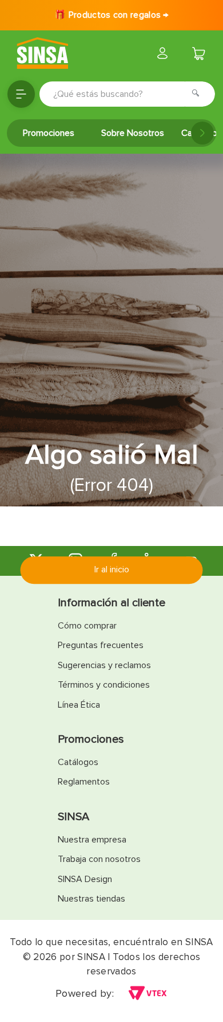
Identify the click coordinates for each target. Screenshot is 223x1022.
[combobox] (127, 94)
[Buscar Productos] (199, 94)
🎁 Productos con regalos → (111, 15)
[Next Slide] (202, 133)
